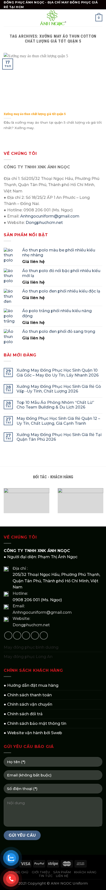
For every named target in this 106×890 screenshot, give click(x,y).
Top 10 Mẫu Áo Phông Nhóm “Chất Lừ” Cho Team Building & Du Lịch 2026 (55, 404)
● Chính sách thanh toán (28, 695)
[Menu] (7, 18)
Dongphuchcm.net (44, 222)
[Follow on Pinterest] (44, 635)
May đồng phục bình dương (31, 647)
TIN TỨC (46, 876)
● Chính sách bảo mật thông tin (35, 723)
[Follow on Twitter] (26, 635)
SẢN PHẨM (62, 872)
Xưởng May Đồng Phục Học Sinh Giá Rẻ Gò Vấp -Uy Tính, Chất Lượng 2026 (59, 389)
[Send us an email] (35, 635)
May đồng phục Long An (28, 656)
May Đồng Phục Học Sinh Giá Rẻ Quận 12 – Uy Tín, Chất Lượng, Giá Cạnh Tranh (58, 420)
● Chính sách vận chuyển (28, 704)
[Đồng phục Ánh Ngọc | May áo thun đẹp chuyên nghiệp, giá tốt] (53, 18)
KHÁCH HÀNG (85, 872)
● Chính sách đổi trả (23, 714)
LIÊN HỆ (62, 876)
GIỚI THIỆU (41, 872)
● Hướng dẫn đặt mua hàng (31, 685)
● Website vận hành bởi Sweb (33, 732)
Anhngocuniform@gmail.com (49, 216)
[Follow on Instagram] (17, 635)
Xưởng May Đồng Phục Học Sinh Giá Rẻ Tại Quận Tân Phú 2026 (59, 437)
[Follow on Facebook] (8, 635)
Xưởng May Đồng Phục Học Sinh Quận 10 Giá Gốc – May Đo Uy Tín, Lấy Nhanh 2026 (58, 372)
